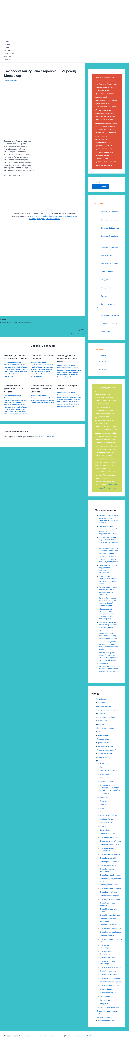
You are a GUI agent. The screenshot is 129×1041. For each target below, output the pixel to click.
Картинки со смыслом (110, 220)
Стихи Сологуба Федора (109, 958)
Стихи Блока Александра (110, 854)
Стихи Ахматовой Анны (17, 411)
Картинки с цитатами (109, 247)
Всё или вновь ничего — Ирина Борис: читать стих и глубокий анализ (108, 559)
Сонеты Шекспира (107, 830)
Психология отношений (106, 750)
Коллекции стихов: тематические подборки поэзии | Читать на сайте (110, 787)
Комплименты (102, 721)
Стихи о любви (41, 216)
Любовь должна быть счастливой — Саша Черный (68, 358)
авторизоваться (47, 437)
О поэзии (103, 805)
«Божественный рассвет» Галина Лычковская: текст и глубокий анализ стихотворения (107, 614)
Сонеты (103, 826)
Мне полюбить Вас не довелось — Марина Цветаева (41, 388)
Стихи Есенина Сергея (109, 892)
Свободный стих (106, 819)
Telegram (43, 213)
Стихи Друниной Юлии (109, 885)
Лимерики (104, 797)
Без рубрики (101, 699)
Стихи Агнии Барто (107, 834)
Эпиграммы (104, 1004)
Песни (99, 732)
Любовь (7, 44)
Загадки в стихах (107, 781)
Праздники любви (104, 743)
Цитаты (7, 59)
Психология (9, 53)
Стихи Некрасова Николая (110, 928)
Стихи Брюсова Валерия (110, 862)
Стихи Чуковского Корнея (110, 982)
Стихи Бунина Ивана (108, 865)
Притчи (104, 296)
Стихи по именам (107, 936)
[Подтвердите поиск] (95, 186)
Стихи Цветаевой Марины (44, 402)
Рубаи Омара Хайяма (108, 815)
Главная (7, 41)
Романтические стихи (65, 374)
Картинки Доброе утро (110, 228)
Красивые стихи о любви (12, 367)
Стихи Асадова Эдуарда (109, 837)
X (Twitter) (103, 361)
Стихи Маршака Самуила (110, 915)
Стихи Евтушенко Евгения (110, 888)
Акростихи (104, 763)
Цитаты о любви (103, 1017)
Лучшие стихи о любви (16, 369)
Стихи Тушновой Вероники (110, 967)
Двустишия (105, 332)
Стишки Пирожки (53, 219)
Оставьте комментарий (12, 362)
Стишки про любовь (109, 323)
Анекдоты (41, 219)
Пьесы (102, 812)
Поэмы (102, 808)
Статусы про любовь (105, 757)
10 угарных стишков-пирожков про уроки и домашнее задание (108, 624)
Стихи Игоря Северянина (110, 899)
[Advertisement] (64, 23)
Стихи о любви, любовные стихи (68, 377)
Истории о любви (104, 706)
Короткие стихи (36, 365)
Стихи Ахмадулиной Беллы (111, 841)
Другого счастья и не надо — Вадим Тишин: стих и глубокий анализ (108, 539)
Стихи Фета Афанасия (109, 975)
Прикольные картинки (57, 216)
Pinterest (102, 369)
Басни (102, 767)
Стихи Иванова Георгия (109, 896)
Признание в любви (105, 746)
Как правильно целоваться (108, 710)
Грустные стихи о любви (12, 398)
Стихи (6, 47)
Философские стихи (108, 993)
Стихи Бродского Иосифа (110, 858)
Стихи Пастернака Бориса (110, 932)
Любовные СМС (103, 724)
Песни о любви (103, 735)
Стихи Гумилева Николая (110, 875)
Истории (7, 56)
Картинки (8, 50)
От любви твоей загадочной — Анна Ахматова (13, 388)
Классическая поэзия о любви (14, 365)
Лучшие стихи (68, 399)
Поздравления (103, 739)
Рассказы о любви (104, 754)
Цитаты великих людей (110, 315)
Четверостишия (107, 288)
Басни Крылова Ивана (108, 771)
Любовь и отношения (38, 369)
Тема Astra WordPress (85, 1036)
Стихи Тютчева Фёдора (109, 971)
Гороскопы (101, 703)
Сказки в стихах (106, 823)
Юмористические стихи (109, 1007)
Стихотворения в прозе (109, 985)
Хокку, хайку (105, 996)
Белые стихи (105, 774)
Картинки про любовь (11, 400)
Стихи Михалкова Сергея (110, 925)
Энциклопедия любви (105, 1021)
